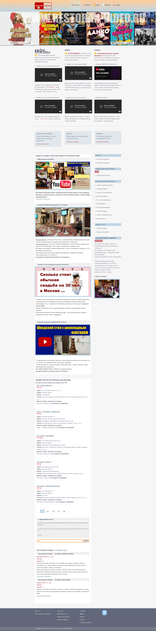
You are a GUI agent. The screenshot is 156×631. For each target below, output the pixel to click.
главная (75, 5)
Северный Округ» (102, 189)
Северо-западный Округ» (104, 215)
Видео (96, 5)
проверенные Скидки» (104, 175)
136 (42, 511)
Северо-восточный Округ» (105, 192)
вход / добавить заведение (43, 614)
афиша (82, 614)
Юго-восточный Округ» (104, 200)
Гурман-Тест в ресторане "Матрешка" (47, 66)
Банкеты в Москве (62, 619)
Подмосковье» (101, 218)
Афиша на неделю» (102, 97)
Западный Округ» (102, 211)
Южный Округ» (101, 203)
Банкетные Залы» (102, 228)
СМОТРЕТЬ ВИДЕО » (43, 199)
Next (153, 29)
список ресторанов (85, 622)
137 (48, 511)
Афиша (116, 5)
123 (39, 535)
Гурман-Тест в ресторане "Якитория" (47, 97)
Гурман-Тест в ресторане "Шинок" (77, 64)
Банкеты (86, 5)
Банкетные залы (62, 614)
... (37, 511)
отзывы (82, 619)
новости (82, 617)
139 (59, 511)
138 (53, 511)
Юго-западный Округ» (103, 207)
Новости (106, 5)
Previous (2, 29)
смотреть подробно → (44, 576)
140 (64, 511)
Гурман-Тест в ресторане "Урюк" (76, 97)
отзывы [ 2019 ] (61, 550)
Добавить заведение (103, 163)
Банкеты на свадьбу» (103, 232)
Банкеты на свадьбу (63, 617)
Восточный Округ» (102, 196)
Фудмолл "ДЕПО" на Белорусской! (106, 64)
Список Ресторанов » (103, 159)
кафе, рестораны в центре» (105, 185)
